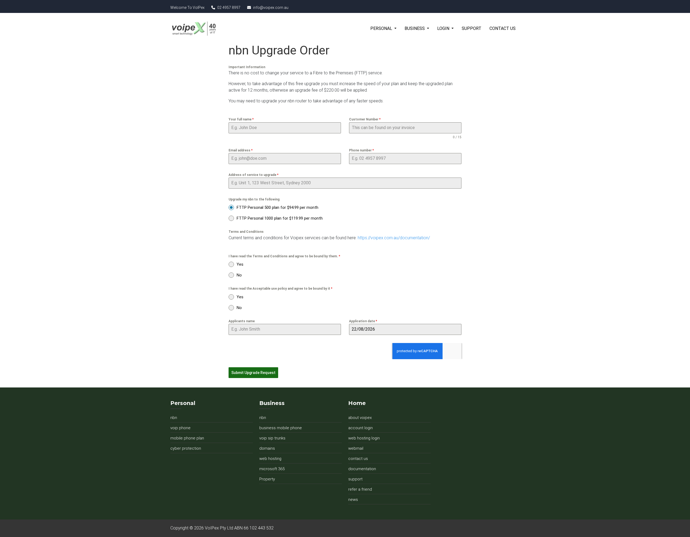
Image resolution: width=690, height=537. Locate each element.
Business (415, 28)
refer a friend (360, 489)
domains (267, 448)
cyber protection (185, 448)
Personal (381, 28)
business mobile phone (280, 427)
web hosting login (364, 438)
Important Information (247, 67)
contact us (358, 458)
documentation (362, 468)
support (355, 479)
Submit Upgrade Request (253, 372)
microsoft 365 (272, 468)
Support (471, 28)
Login (443, 28)
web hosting (270, 458)
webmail (355, 448)
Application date (363, 321)
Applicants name (242, 321)
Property (267, 479)
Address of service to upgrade (253, 175)
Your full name (241, 119)
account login (360, 427)
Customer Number (365, 119)
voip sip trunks (272, 438)
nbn (173, 417)
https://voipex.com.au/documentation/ (394, 237)
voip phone (180, 427)
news (353, 499)
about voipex (360, 417)
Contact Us (502, 28)
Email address (241, 150)
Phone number (361, 150)
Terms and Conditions (246, 232)
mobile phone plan (187, 438)
